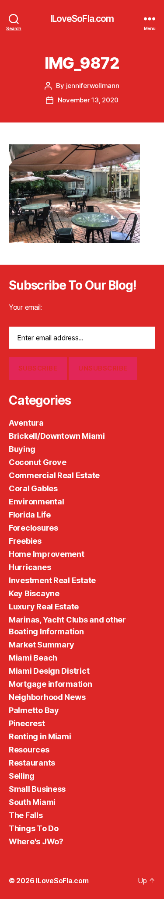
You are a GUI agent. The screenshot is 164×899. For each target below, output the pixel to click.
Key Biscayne (34, 593)
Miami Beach (33, 657)
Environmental (36, 501)
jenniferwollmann (92, 85)
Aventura (26, 422)
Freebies (25, 541)
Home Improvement (46, 554)
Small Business (37, 789)
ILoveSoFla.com (82, 18)
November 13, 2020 (88, 100)
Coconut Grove (37, 462)
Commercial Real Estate (54, 475)
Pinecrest (27, 723)
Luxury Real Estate (44, 606)
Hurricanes (30, 567)
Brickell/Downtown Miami (57, 436)
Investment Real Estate (52, 580)
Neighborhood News (47, 697)
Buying (22, 449)
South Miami (32, 802)
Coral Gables (33, 488)
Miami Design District (49, 670)
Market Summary (41, 644)
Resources (29, 749)
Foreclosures (33, 527)
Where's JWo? (36, 841)
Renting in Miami (40, 736)
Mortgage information (50, 684)
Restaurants (32, 762)
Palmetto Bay (34, 710)
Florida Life (30, 514)
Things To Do (34, 828)
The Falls (26, 815)
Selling (22, 775)
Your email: (25, 307)
